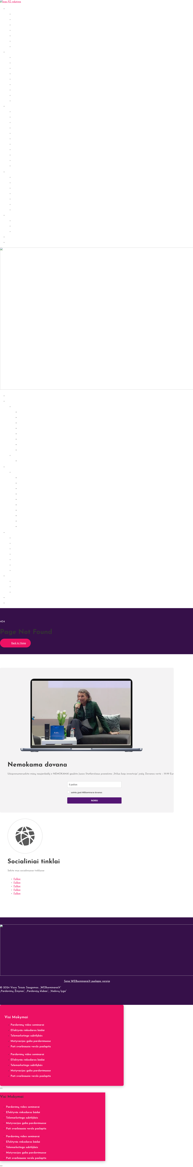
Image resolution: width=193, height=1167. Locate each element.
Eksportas (18, 101)
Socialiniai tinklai (22, 46)
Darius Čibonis (21, 128)
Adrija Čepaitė (21, 117)
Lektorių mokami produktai (29, 177)
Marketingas (20, 73)
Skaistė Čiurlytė (21, 138)
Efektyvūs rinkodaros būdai (27, 1030)
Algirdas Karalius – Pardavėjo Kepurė (35, 193)
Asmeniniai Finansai (24, 19)
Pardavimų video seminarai (27, 1025)
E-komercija (19, 95)
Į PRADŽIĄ (13, 395)
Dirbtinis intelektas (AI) (26, 41)
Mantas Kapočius (23, 166)
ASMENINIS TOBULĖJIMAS (24, 8)
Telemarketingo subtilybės (27, 1036)
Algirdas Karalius (22, 111)
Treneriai (17, 472)
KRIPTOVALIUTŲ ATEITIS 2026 (32, 199)
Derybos (17, 63)
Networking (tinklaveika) (27, 90)
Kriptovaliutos (20, 25)
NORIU (94, 800)
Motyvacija (19, 30)
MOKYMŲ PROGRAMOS (22, 172)
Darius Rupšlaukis (23, 133)
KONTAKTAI (20, 226)
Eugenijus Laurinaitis (25, 149)
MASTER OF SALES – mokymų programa (38, 188)
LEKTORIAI (13, 106)
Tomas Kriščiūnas (22, 144)
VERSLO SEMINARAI (20, 52)
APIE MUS (18, 220)
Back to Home (18, 643)
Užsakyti (11, 242)
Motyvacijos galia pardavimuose (31, 1041)
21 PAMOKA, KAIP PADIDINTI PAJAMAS (38, 210)
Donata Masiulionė (29, 515)
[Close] (1, 1088)
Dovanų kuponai (22, 231)
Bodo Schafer (20, 155)
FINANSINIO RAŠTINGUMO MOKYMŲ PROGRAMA (46, 204)
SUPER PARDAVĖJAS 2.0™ (29, 182)
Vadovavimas (20, 84)
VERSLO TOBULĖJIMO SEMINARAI (35, 455)
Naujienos (24, 450)
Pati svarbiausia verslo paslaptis (31, 1046)
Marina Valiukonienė (24, 160)
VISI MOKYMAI (16, 401)
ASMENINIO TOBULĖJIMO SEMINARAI (38, 406)
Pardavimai (19, 57)
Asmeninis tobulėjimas (25, 14)
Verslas (16, 79)
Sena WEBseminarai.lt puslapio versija (87, 981)
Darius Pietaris (21, 122)
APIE (9, 215)
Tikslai (16, 35)
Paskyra (11, 237)
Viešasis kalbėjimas (24, 68)
